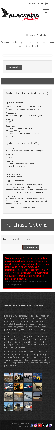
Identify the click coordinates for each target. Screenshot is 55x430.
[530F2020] (18, 387)
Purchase (48, 42)
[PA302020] (28, 387)
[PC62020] (28, 406)
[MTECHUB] (28, 377)
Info (29, 42)
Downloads (32, 46)
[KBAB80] (8, 377)
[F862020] (8, 387)
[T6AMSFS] (8, 406)
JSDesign (32, 426)
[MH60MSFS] (37, 377)
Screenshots (9, 42)
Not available (14, 67)
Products (41, 35)
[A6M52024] (37, 387)
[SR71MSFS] (37, 396)
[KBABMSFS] (18, 406)
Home (29, 35)
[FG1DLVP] (28, 396)
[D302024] (8, 396)
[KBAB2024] (18, 396)
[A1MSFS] (18, 377)
